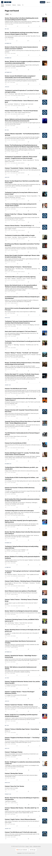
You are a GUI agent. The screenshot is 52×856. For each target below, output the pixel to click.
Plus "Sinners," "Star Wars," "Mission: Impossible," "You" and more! (20, 237)
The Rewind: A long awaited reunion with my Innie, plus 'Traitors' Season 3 (20, 399)
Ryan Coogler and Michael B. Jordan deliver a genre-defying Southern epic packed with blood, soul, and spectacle (22, 259)
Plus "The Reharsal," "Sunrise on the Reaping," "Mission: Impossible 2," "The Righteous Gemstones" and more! (22, 196)
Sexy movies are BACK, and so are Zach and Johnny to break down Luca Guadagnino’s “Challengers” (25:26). (21, 754)
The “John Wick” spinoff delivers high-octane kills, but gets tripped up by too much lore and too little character (22, 123)
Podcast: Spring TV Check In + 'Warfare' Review (18, 267)
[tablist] (8, 14)
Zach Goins (10, 24)
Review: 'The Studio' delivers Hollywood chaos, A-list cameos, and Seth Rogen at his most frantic (22, 363)
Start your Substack (22, 849)
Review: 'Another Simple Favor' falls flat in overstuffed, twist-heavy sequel (22, 181)
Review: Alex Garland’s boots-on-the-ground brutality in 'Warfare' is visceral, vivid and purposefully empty (21, 286)
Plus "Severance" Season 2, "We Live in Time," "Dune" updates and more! (22, 574)
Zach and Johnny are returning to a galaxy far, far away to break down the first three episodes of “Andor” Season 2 (22, 218)
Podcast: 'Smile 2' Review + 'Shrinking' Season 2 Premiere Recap (23, 581)
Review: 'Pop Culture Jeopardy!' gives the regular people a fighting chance (21, 521)
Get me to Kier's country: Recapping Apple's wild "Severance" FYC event (22, 309)
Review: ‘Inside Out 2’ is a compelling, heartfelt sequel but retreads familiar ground (21, 715)
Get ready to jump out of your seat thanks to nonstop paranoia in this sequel (23, 612)
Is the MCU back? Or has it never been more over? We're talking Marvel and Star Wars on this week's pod (22, 170)
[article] (26, 22)
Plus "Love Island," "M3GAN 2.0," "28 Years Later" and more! (19, 104)
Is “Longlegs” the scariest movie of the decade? (16, 695)
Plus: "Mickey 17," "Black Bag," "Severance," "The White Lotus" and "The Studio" (21, 345)
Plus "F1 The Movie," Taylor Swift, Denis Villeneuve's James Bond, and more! (22, 94)
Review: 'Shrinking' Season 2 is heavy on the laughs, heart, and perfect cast (22, 630)
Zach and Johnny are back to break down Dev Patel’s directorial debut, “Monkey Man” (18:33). (21, 776)
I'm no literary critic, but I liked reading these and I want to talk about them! (22, 481)
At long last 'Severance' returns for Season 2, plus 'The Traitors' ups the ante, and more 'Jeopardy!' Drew (22, 402)
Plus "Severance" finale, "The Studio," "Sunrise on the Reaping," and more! (22, 324)
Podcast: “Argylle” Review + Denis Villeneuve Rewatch (20, 819)
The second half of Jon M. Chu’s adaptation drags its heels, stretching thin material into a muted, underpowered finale (22, 65)
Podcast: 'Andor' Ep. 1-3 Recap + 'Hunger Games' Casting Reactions (21, 214)
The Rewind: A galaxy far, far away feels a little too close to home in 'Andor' (21, 193)
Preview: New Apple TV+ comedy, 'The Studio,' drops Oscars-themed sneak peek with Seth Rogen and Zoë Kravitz (22, 374)
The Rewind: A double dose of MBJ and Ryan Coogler (20, 235)
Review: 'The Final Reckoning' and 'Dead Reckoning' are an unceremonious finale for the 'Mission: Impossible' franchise (22, 145)
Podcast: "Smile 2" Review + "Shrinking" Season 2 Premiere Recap (21, 600)
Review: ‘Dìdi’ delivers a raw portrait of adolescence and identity (20, 667)
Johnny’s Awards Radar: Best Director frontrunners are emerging (20, 641)
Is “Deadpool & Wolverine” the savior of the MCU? (16, 685)
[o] (45, 354)
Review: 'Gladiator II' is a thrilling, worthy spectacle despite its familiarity (22, 557)
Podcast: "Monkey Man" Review (14, 773)
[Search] (45, 14)
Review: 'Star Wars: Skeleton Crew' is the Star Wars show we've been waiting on (22, 532)
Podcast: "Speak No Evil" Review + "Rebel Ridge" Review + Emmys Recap (21, 656)
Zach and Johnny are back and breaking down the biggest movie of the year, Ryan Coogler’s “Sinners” (22, 228)
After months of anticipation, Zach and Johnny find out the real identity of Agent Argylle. (22, 821)
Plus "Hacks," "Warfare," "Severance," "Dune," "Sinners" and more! (20, 278)
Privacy (27, 846)
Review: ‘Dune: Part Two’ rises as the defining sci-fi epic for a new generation (22, 798)
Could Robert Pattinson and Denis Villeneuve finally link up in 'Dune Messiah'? (22, 297)
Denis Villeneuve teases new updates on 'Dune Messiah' (20, 591)
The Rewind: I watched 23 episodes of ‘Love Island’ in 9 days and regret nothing (22, 91)
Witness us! (7, 731)
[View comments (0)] (17, 26)
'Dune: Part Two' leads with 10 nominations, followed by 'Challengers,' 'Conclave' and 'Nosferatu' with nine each (21, 503)
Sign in (48, 2)
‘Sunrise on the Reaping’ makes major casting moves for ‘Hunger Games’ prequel (21, 204)
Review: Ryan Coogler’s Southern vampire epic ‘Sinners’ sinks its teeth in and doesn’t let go (22, 256)
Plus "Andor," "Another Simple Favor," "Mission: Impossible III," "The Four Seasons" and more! (22, 160)
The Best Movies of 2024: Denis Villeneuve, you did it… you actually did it (21, 468)
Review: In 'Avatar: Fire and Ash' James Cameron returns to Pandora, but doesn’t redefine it (21, 47)
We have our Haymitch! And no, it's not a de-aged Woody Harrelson (20, 207)
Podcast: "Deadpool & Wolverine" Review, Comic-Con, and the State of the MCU (22, 682)
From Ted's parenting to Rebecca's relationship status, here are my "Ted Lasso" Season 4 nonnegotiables (21, 334)
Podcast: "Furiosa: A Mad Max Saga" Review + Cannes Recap (22, 729)
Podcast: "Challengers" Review (13, 752)
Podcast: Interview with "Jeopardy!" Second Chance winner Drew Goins (21, 410)
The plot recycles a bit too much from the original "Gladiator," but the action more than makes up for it (22, 560)
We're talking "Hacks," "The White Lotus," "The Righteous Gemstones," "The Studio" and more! (22, 269)
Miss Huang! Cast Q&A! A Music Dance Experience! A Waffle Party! (20, 311)
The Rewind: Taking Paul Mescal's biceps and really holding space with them (21, 547)
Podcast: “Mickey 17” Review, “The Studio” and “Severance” (22, 352)
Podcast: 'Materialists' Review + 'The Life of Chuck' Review (21, 110)
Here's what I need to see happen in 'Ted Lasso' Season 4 (20, 331)
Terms (31, 846)
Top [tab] (10, 14)
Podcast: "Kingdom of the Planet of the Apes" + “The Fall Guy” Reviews (22, 738)
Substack (19, 853)
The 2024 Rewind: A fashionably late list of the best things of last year (22, 433)
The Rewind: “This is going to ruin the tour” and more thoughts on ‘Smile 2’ (22, 571)
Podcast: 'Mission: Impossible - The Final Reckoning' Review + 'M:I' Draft (22, 134)
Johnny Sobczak (21, 95)
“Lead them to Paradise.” (10, 801)
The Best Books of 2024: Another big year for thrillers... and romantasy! (21, 478)
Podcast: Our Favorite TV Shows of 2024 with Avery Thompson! (19, 488)
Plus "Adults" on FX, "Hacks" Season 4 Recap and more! (17, 112)
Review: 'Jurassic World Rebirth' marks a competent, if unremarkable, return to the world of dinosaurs (20, 76)
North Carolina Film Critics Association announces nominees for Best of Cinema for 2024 (22, 499)
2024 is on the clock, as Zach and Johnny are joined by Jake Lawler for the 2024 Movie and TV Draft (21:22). (22, 834)
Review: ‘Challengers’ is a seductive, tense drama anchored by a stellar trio (22, 762)
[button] (2, 5)
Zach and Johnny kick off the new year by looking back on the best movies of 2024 (23, 445)
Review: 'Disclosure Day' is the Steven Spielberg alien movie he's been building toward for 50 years (21, 18)
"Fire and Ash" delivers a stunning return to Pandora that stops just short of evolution (22, 51)
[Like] (6, 41)
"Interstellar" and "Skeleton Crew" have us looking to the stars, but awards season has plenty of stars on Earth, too (22, 513)
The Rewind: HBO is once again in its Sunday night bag (20, 276)
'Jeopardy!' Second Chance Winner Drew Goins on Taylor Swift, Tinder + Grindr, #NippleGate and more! (22, 422)
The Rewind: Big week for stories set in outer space (19, 510)
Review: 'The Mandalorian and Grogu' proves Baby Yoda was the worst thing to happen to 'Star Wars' (22, 33)
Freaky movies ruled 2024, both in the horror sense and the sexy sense (21, 470)
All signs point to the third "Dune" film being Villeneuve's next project (21, 592)
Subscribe (42, 2)
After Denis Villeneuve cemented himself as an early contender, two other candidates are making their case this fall (22, 645)
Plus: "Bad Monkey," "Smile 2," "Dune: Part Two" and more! (18, 623)
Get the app (32, 849)
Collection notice (37, 846)
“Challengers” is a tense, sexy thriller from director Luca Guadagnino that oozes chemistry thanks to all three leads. (22, 766)
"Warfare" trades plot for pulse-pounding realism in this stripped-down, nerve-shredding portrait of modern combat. (21, 289)
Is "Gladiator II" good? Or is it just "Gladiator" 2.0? (16, 550)
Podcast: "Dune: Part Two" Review (14, 786)
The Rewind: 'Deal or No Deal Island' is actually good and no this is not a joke (22, 342)
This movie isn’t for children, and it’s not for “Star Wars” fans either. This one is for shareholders (22, 36)
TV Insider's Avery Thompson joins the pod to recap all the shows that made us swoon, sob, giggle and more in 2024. (22, 491)
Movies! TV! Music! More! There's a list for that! (16, 436)
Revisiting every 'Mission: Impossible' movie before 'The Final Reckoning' (22, 244)
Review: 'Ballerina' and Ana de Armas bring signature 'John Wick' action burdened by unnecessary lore (21, 120)
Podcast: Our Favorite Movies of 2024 (15, 443)
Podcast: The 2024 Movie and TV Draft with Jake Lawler (21, 832)
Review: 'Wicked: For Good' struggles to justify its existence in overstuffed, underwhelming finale (22, 62)
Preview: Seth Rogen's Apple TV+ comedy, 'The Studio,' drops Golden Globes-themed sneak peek (22, 453)
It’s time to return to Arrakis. (11, 788)
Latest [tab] (7, 14)
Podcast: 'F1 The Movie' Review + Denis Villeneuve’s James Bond (21, 101)
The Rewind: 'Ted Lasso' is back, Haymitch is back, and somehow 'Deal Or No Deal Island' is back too (20, 322)
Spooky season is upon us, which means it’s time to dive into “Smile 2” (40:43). (21, 603)
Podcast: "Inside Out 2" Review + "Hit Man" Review (19, 704)
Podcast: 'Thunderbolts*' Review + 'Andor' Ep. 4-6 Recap (21, 168)
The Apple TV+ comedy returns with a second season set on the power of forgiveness (22, 633)
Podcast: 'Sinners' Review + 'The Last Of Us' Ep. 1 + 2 (19, 225)
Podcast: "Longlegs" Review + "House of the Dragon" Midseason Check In (20, 692)
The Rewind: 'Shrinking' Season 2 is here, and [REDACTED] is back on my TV (22, 620)
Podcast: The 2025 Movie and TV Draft (16, 388)
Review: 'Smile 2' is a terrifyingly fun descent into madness (21, 611)
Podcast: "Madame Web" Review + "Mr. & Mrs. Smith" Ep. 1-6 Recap (22, 808)
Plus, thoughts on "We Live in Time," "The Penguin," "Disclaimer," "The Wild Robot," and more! (22, 583)
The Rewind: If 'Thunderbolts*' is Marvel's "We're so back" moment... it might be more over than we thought (21, 157)
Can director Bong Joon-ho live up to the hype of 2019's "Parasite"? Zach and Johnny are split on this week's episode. (23, 355)
